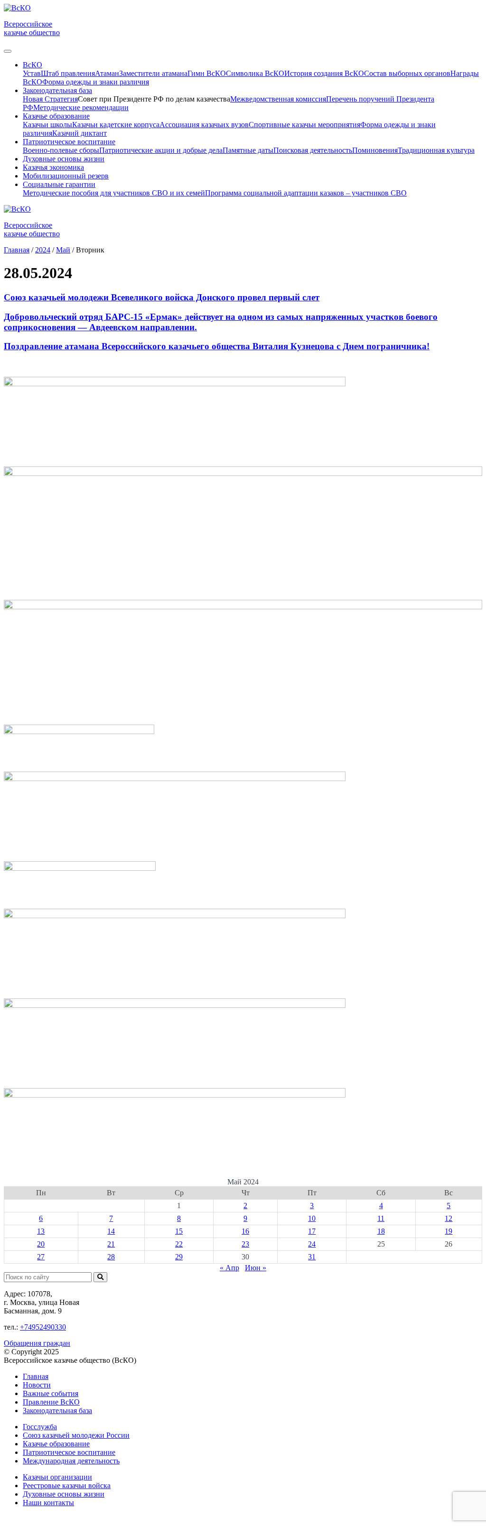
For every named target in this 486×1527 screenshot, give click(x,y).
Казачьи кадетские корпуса (115, 125)
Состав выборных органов (407, 73)
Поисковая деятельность (312, 150)
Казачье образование (56, 1444)
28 (111, 1257)
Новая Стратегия (50, 99)
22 (179, 1244)
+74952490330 (43, 1327)
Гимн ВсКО (206, 73)
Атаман (107, 73)
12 (448, 1218)
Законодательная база (57, 1410)
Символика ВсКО (255, 73)
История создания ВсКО (324, 73)
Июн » (255, 1268)
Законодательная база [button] (57, 90)
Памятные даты (248, 150)
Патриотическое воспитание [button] (69, 142)
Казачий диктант (79, 133)
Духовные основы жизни (63, 159)
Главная (35, 1376)
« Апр (229, 1268)
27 (41, 1257)
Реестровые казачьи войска (67, 1485)
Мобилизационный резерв (66, 176)
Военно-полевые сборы (61, 150)
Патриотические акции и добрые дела (161, 150)
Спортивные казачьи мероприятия (304, 125)
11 (380, 1218)
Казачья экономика (53, 167)
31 (312, 1257)
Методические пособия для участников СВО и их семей (114, 193)
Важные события (50, 1393)
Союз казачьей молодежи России (76, 1435)
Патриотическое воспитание (69, 1452)
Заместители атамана (153, 73)
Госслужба (40, 1427)
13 (41, 1231)
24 (312, 1244)
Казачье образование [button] (56, 116)
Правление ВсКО (51, 1402)
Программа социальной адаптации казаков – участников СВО (306, 193)
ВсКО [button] (32, 65)
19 (448, 1231)
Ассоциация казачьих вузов (204, 125)
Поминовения (375, 150)
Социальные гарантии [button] (59, 184)
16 (245, 1231)
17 (312, 1231)
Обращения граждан (37, 1343)
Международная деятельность (71, 1461)
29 (179, 1257)
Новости (37, 1385)
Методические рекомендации (81, 107)
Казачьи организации (57, 1477)
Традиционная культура (436, 150)
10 (312, 1218)
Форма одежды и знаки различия (95, 82)
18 (381, 1231)
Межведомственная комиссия (278, 99)
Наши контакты (48, 1503)
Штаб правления (68, 73)
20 (41, 1244)
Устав (32, 73)
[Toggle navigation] (7, 51)
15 (179, 1231)
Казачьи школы (47, 125)
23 (245, 1244)
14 (111, 1231)
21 (111, 1244)
